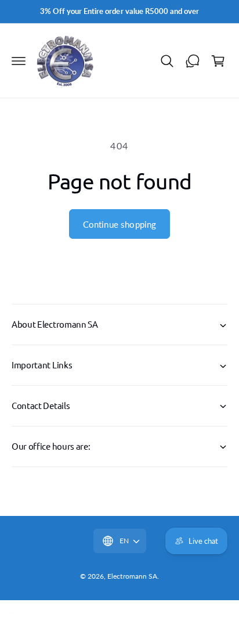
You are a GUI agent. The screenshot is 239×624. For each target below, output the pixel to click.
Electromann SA (132, 576)
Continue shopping (120, 224)
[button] (18, 61)
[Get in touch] (192, 61)
